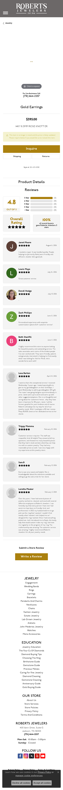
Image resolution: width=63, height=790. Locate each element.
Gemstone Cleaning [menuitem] (31, 680)
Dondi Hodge (25, 291)
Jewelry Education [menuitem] (31, 647)
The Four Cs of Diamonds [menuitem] (31, 651)
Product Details (31, 182)
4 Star (26, 201)
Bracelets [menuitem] (31, 597)
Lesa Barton (24, 373)
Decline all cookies (21, 783)
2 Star (26, 207)
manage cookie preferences (29, 775)
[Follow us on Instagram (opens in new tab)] (25, 756)
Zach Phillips (25, 313)
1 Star (27, 210)
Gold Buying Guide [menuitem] (31, 687)
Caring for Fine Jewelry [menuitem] (31, 673)
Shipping (17, 156)
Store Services (31, 704)
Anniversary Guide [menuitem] (31, 684)
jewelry (8, 23)
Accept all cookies (42, 783)
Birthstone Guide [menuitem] (31, 662)
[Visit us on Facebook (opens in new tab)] (20, 756)
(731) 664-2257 (31, 96)
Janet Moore (25, 242)
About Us (31, 700)
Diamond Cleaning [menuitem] (31, 676)
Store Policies (31, 708)
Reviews (31, 190)
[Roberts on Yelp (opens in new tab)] (37, 756)
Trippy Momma (26, 426)
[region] (31, 61)
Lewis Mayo (24, 269)
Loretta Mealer (26, 489)
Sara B (21, 462)
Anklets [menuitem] (31, 623)
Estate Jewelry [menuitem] (31, 616)
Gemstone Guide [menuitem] (31, 665)
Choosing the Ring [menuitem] (31, 658)
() (55, 198)
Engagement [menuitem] (31, 583)
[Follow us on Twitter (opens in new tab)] (31, 756)
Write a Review (31, 556)
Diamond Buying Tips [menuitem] (31, 654)
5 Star (26, 198)
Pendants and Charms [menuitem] (31, 601)
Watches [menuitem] (31, 630)
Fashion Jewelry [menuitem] (31, 612)
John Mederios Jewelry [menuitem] (31, 627)
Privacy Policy (31, 711)
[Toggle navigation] (5, 13)
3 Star (26, 204)
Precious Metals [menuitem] (31, 669)
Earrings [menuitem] (31, 594)
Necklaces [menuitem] (31, 605)
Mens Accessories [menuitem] (31, 634)
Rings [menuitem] (31, 590)
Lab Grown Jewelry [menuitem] (31, 619)
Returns (46, 156)
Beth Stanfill (25, 337)
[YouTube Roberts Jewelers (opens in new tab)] (42, 756)
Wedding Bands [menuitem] (31, 586)
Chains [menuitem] (31, 608)
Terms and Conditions (31, 715)
